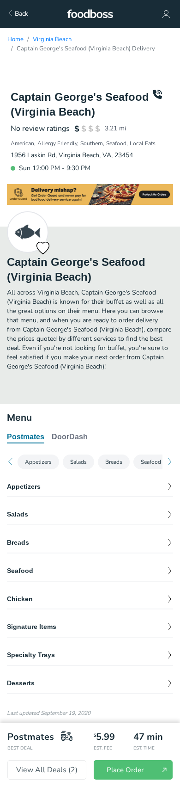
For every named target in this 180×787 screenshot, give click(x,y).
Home (15, 39)
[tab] (25, 437)
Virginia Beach (52, 39)
